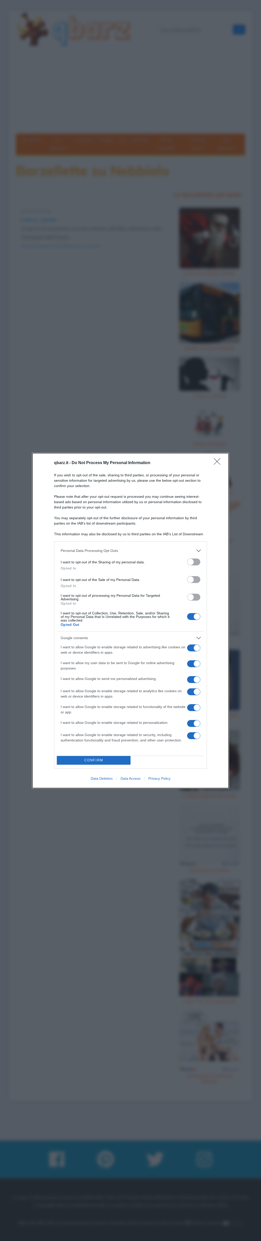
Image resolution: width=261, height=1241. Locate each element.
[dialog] (130, 620)
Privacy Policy (159, 778)
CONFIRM (93, 760)
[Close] (219, 463)
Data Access (130, 778)
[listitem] (130, 550)
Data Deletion (102, 778)
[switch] (193, 562)
